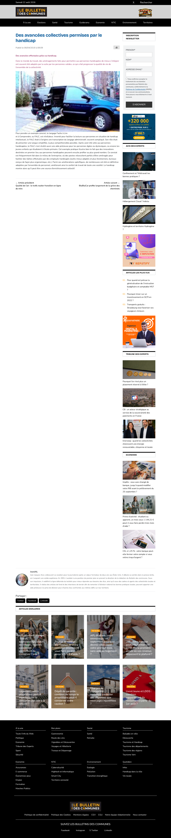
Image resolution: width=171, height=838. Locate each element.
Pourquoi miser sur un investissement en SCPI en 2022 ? (139, 297)
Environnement (129, 22)
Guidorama (84, 22)
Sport (18, 750)
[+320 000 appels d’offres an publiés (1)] (139, 126)
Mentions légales (81, 814)
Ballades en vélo (130, 733)
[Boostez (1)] (139, 331)
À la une (27, 22)
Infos (125, 767)
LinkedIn (44, 600)
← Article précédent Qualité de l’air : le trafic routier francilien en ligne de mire (38, 185)
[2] (139, 250)
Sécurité (19, 754)
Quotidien (127, 762)
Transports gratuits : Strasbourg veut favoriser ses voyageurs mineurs (140, 307)
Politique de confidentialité (36, 814)
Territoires (148, 22)
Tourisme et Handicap (132, 742)
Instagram (80, 830)
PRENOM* (130, 50)
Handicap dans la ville (132, 771)
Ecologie (91, 767)
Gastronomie (57, 733)
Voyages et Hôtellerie (61, 746)
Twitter (20, 600)
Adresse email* (134, 69)
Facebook (32, 600)
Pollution (91, 771)
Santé (54, 22)
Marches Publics (23, 788)
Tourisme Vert (129, 754)
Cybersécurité (57, 767)
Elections (41, 22)
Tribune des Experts (25, 746)
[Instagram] (130, 2)
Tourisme (68, 22)
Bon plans (55, 728)
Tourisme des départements (135, 746)
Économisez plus (23, 776)
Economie (100, 22)
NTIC (113, 22)
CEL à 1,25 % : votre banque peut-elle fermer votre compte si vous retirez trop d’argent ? (138, 554)
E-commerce (21, 771)
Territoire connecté (59, 780)
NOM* (128, 59)
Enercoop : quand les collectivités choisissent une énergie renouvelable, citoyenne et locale (138, 444)
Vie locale (127, 776)
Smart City (56, 776)
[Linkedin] (137, 2)
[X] (133, 2)
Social (89, 728)
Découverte (128, 738)
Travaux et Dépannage (61, 750)
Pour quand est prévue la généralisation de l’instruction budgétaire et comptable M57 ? (140, 285)
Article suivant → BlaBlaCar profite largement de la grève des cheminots (99, 185)
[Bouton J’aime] (116, 47)
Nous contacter (140, 814)
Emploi (19, 780)
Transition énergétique (97, 776)
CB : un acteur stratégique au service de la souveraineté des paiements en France (136, 412)
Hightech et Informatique (62, 771)
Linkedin (108, 830)
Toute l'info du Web (24, 733)
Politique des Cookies (61, 814)
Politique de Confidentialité (136, 89)
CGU (100, 814)
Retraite (90, 738)
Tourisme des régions (132, 750)
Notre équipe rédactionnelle (117, 814)
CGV (93, 814)
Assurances (21, 767)
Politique (20, 738)
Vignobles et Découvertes (63, 742)
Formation (20, 784)
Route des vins (58, 738)
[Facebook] (126, 2)
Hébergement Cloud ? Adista (136, 201)
